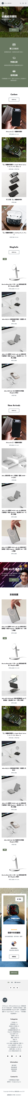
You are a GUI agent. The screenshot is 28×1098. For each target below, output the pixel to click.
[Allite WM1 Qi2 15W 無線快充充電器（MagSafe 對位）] (14, 376)
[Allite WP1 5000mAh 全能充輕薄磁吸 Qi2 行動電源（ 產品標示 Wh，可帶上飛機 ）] (14, 683)
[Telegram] (16, 1056)
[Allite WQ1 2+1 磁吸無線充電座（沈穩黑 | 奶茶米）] (14, 304)
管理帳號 (14, 1071)
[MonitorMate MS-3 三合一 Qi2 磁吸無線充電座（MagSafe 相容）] (14, 269)
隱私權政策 (14, 1067)
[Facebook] (11, 988)
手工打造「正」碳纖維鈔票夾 (14, 199)
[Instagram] (14, 988)
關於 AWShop (17, 982)
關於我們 (14, 1065)
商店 (12, 982)
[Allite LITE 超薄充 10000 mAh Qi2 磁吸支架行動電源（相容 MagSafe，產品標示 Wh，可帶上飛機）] (14, 339)
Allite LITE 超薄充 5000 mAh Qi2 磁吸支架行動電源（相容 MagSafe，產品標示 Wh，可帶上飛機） (14, 549)
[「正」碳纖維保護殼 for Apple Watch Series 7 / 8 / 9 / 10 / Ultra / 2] (14, 149)
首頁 (8, 982)
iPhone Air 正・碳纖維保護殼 (14, 131)
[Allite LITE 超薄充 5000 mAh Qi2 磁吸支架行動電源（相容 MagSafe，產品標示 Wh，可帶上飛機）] (14, 532)
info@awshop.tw (16, 1082)
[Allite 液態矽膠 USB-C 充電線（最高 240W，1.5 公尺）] (14, 460)
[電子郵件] (17, 988)
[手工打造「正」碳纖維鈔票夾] (14, 184)
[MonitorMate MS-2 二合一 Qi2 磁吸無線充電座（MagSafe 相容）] (14, 860)
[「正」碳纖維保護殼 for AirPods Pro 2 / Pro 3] (14, 217)
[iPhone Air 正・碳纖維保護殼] (14, 116)
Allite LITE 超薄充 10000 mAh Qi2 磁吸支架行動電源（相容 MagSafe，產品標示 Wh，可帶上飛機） (14, 356)
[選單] (25, 3)
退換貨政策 (14, 1069)
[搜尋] (20, 3)
